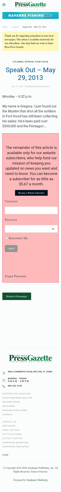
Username (11, 201)
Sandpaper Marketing (37, 479)
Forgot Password (15, 276)
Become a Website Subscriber (31, 192)
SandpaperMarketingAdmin (37, 86)
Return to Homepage (16, 296)
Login (5, 454)
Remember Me (18, 238)
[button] (3, 4)
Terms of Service (39, 471)
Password (11, 219)
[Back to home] (30, 4)
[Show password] (53, 229)
